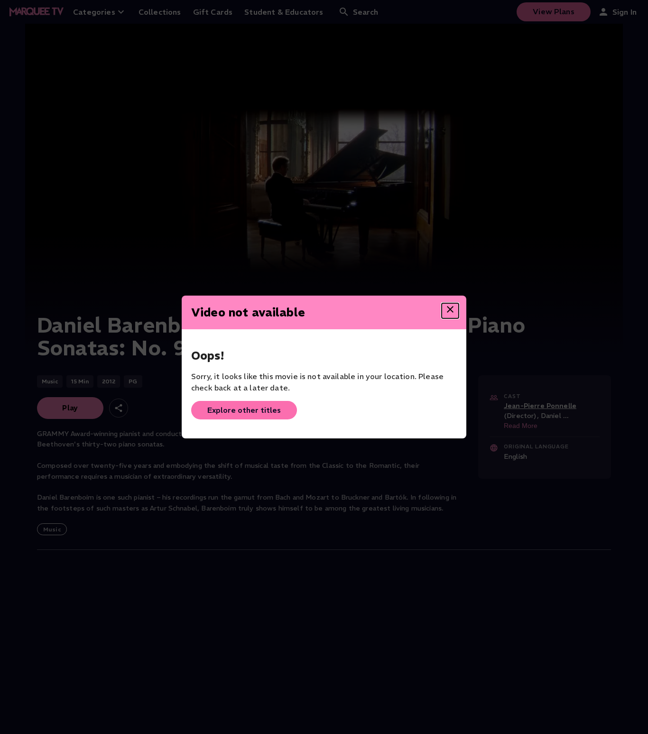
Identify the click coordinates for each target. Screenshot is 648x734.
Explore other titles (244, 410)
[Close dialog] (450, 310)
